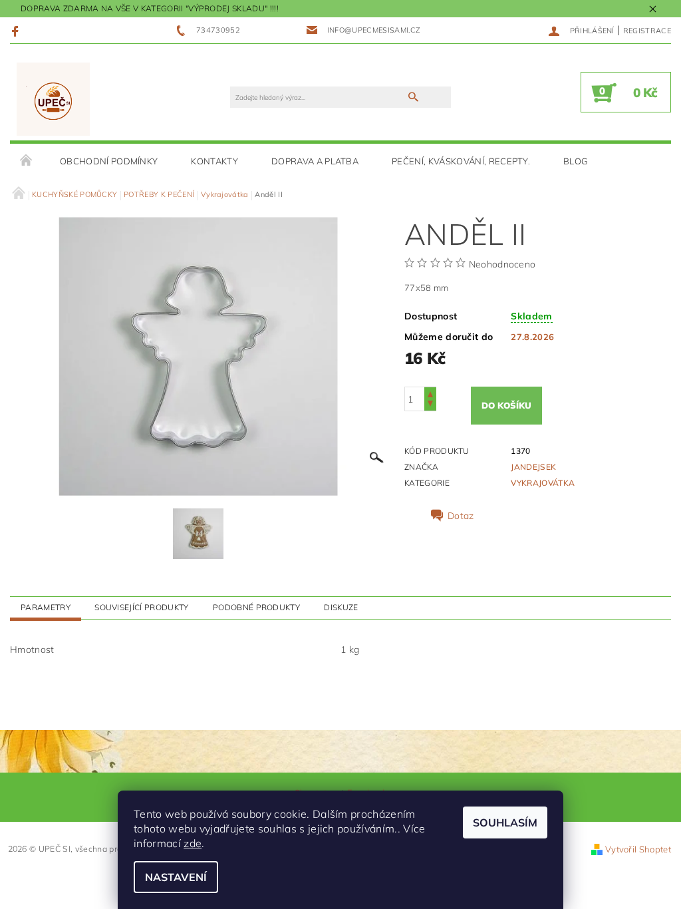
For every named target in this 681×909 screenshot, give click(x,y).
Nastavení (176, 877)
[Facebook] (17, 31)
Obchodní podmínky (109, 161)
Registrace (647, 30)
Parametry (45, 607)
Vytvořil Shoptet (638, 849)
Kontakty (214, 161)
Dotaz (461, 516)
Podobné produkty (256, 607)
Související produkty (141, 607)
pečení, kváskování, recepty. (461, 161)
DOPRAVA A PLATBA (314, 161)
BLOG (575, 161)
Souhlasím (505, 822)
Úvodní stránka (26, 161)
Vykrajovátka (543, 483)
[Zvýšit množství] (430, 393)
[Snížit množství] (430, 405)
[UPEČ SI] (53, 98)
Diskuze (341, 607)
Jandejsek (533, 467)
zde (193, 843)
